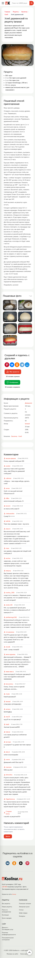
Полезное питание (25, 903)
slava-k (8, 529)
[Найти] (31, 3)
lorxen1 (8, 506)
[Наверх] (29, 952)
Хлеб (20, 436)
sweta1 (8, 466)
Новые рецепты (7, 906)
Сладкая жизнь (9, 813)
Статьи (21, 910)
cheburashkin (10, 513)
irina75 (8, 717)
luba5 (7, 724)
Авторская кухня (24, 906)
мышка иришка (11, 458)
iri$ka (7, 498)
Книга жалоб (24, 954)
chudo (8, 694)
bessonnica (9, 684)
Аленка (14, 894)
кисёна (8, 558)
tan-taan (8, 742)
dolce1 (8, 752)
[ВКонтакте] (12, 364)
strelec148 (9, 605)
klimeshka (9, 775)
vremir (8, 759)
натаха (8, 709)
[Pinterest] (7, 364)
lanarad (8, 701)
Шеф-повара (23, 913)
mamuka (8, 767)
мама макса (10, 671)
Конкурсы (22, 916)
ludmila (8, 521)
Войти (8, 836)
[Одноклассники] (17, 364)
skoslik (8, 647)
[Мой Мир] (27, 364)
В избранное (14, 382)
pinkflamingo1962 (11, 617)
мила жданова (10, 654)
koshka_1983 (10, 592)
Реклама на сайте (12, 954)
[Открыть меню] (3, 3)
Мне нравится (14, 372)
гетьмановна (10, 632)
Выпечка (14, 436)
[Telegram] (22, 364)
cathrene (8, 478)
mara (7, 548)
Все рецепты (6, 903)
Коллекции (5, 915)
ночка (8, 488)
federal (8, 732)
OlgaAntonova (10, 799)
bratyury (8, 571)
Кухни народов (6, 918)
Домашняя (28, 403)
